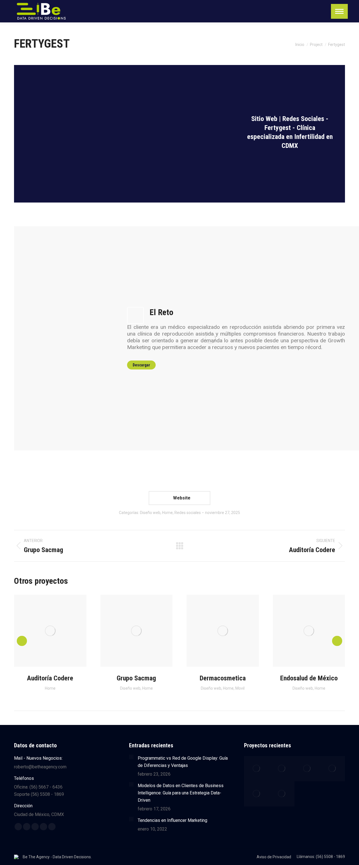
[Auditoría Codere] (256, 768)
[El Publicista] (281, 793)
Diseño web (150, 512)
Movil (240, 688)
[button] (22, 641)
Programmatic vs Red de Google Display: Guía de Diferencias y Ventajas (183, 761)
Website (181, 498)
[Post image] (131, 757)
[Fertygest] (281, 768)
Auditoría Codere (50, 678)
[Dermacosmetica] (332, 768)
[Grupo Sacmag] (307, 768)
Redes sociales (187, 512)
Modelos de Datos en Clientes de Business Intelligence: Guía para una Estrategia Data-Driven (181, 793)
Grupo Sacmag (136, 678)
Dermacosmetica (223, 678)
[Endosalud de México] (256, 793)
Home (167, 512)
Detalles (58, 631)
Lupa (42, 631)
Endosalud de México (309, 678)
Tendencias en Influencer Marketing (172, 820)
